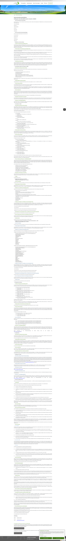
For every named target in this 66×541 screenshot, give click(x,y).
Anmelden (50, 3)
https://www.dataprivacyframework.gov (18, 369)
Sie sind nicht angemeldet (45, 0)
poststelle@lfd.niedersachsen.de (20, 520)
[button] (46, 3)
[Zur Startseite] (16, 3)
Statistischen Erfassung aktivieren (19, 528)
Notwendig (42, 536)
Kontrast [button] (51, 0)
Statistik (45, 536)
